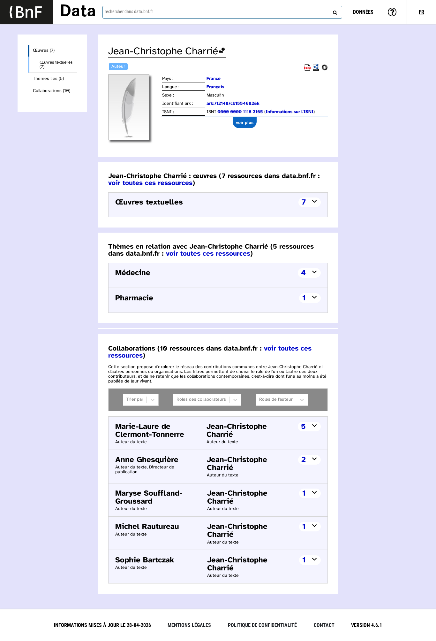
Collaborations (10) (51, 91)
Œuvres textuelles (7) (56, 64)
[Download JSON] (324, 69)
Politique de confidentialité (262, 625)
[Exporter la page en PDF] (307, 69)
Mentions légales (189, 625)
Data (78, 12)
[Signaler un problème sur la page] (222, 51)
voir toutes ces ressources (150, 183)
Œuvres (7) (44, 50)
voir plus (244, 122)
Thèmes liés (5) (48, 78)
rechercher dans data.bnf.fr (129, 11)
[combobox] (222, 12)
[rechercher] (334, 11)
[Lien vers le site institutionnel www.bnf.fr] (26, 12)
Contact (324, 625)
